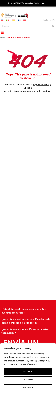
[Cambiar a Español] (13, 20)
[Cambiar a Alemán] (25, 20)
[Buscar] (53, 26)
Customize (28, 379)
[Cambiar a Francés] (19, 20)
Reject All (28, 387)
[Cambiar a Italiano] (8, 20)
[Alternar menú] (2, 32)
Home (2, 37)
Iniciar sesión (49, 20)
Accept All (28, 371)
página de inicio (41, 84)
